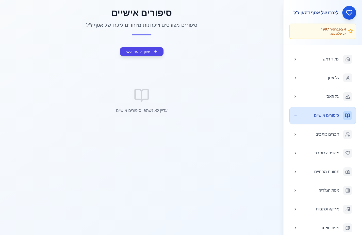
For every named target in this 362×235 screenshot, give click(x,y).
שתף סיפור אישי (138, 51)
